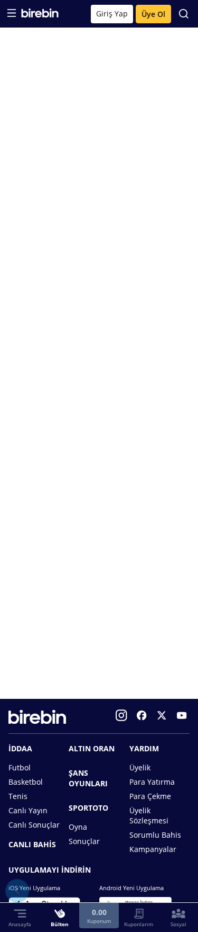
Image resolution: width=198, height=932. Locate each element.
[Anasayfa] (40, 15)
